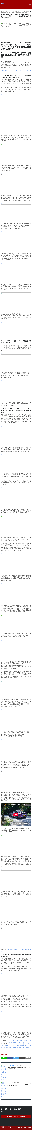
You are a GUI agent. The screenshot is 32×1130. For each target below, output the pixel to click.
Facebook (10, 1057)
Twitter (16, 1057)
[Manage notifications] (3, 1127)
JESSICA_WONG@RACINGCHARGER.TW (16, 1116)
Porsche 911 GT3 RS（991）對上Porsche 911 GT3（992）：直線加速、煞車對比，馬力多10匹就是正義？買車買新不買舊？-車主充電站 (16, 1045)
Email (22, 1057)
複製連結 (28, 1057)
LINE (4, 1057)
